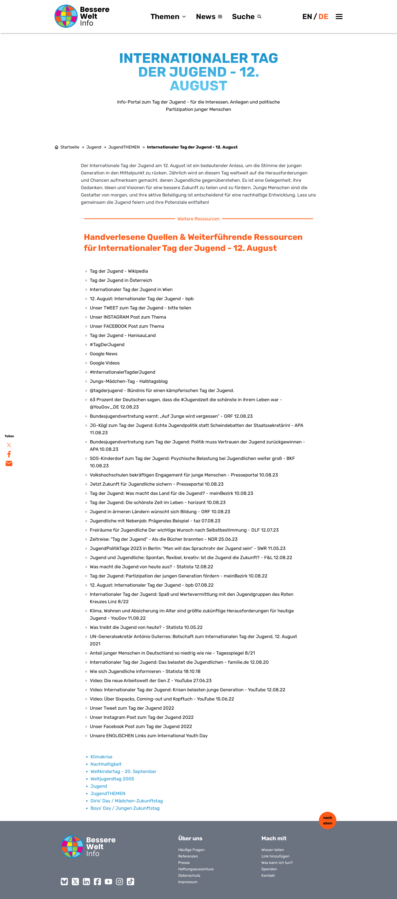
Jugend (93, 147)
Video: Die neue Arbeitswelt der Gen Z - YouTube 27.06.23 (151, 680)
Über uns (190, 838)
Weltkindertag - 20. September (123, 771)
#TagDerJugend (107, 344)
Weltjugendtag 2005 (112, 778)
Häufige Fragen (191, 850)
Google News (103, 353)
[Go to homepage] (88, 847)
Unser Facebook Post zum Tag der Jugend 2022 (141, 726)
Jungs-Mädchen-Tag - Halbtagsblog (129, 381)
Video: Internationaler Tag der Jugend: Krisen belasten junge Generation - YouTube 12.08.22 (187, 689)
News (206, 16)
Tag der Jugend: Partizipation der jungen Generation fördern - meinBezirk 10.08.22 (178, 576)
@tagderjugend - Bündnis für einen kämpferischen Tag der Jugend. (162, 390)
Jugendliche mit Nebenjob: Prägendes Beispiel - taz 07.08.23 (155, 521)
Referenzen (188, 856)
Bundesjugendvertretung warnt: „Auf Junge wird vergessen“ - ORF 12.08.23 (171, 416)
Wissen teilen (272, 850)
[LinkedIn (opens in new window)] (86, 881)
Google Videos (105, 363)
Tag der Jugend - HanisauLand (123, 335)
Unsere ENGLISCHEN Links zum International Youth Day (149, 735)
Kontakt (268, 875)
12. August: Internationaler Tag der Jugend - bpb (142, 298)
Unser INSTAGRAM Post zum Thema (128, 317)
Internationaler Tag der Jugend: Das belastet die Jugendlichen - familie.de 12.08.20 (179, 662)
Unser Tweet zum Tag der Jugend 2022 (132, 708)
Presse (184, 862)
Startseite (69, 147)
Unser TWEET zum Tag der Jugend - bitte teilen (140, 308)
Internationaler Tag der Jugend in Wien (131, 289)
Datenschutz (189, 875)
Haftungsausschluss (196, 869)
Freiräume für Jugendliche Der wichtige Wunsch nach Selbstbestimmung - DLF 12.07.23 (184, 530)
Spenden (269, 869)
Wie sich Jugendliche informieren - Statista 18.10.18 (145, 671)
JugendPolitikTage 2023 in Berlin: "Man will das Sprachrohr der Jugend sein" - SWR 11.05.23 (188, 548)
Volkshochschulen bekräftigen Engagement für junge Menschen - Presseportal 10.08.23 (184, 475)
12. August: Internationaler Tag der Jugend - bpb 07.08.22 (152, 585)
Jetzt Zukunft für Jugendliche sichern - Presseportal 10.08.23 (157, 484)
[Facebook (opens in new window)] (97, 881)
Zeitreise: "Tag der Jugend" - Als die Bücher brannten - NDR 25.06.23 (164, 539)
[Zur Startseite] (82, 16)
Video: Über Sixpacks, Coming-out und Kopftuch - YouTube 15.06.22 (162, 699)
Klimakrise (101, 756)
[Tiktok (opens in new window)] (130, 881)
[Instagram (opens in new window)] (119, 881)
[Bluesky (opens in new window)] (64, 881)
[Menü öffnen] (339, 16)
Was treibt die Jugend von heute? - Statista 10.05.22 (146, 627)
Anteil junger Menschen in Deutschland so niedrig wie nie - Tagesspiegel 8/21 (172, 653)
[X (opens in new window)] (75, 881)
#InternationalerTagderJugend (122, 372)
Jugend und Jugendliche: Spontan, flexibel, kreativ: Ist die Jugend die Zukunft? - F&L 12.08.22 (191, 557)
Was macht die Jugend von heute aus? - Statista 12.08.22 (151, 566)
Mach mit (273, 838)
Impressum (187, 882)
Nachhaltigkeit (106, 764)
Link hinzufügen (275, 856)
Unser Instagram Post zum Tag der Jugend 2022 (142, 717)
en (307, 16)
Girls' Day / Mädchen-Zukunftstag (127, 801)
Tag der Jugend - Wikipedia (119, 271)
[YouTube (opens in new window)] (108, 881)
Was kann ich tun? (277, 862)
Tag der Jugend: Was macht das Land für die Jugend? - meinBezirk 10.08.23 (171, 493)
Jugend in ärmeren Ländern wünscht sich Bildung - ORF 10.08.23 (160, 511)
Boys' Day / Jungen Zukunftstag (125, 808)
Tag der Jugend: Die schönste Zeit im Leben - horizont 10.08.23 (158, 502)
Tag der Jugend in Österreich (121, 280)
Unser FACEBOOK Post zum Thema (127, 326)
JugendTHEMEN (124, 147)
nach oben (327, 820)
